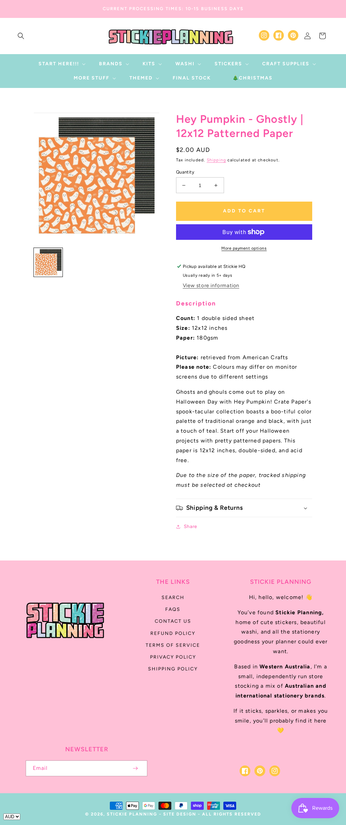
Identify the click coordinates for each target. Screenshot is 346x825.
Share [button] (190, 526)
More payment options (244, 248)
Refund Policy (172, 633)
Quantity (185, 172)
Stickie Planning (132, 814)
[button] (21, 35)
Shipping (216, 160)
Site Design (179, 814)
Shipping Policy (173, 669)
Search (173, 597)
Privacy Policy (173, 657)
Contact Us (173, 621)
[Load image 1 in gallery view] (48, 262)
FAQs (172, 609)
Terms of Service (173, 645)
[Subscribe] (135, 768)
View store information (211, 285)
